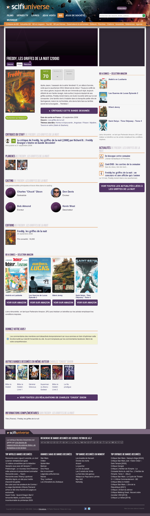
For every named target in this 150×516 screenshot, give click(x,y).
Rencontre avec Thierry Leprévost (18, 476)
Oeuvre (10, 64)
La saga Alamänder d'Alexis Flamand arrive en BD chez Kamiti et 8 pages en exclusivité (20, 489)
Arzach (78, 463)
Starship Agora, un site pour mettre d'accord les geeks (19, 480)
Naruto (43, 476)
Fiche (19, 64)
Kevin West (69, 206)
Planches (101, 24)
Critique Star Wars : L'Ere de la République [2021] (123, 485)
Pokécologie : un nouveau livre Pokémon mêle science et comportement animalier (21, 469)
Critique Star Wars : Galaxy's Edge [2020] (127, 458)
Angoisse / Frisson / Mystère (85, 122)
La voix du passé (82, 468)
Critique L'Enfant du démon (122, 489)
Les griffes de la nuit (56, 120)
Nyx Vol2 (79, 479)
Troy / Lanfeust (46, 479)
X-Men (43, 460)
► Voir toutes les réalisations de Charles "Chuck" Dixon (51, 397)
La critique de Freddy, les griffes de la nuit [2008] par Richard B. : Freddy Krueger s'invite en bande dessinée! (55, 141)
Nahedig (79, 481)
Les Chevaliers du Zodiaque (52, 481)
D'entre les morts (82, 460)
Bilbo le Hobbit (8, 385)
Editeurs (93, 24)
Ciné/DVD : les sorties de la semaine (122, 164)
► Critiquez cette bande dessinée (69, 110)
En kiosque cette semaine (117, 156)
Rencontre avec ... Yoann (15, 474)
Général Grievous (32, 385)
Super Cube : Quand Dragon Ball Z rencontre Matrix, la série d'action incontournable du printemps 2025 (19, 497)
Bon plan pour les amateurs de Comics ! (21, 484)
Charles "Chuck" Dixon (29, 191)
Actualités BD (25, 24)
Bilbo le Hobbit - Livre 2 (55, 387)
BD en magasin (38, 24)
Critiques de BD (12, 24)
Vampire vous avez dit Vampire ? (18, 466)
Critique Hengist (117, 466)
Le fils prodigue (67, 385)
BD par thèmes (59, 24)
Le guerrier (80, 466)
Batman (44, 466)
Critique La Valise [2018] (120, 497)
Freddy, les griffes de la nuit (32, 231)
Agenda (139, 24)
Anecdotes (119, 24)
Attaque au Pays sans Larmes (87, 476)
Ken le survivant (47, 471)
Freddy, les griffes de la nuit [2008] (33, 58)
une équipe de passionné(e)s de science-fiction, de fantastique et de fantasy (21, 445)
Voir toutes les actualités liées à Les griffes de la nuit (122, 187)
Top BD (49, 24)
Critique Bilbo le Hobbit (120, 481)
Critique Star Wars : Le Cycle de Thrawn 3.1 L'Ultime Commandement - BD (127, 477)
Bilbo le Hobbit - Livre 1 (20, 387)
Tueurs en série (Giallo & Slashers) (54, 125)
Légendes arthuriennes (50, 474)
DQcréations (42, 509)
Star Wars (44, 458)
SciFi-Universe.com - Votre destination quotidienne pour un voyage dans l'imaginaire (28, 7)
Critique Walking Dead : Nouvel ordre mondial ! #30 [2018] (126, 493)
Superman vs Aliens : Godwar (45, 387)
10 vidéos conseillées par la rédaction (20, 463)
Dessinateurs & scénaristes (77, 24)
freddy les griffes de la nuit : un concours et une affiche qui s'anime (122, 174)
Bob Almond (24, 206)
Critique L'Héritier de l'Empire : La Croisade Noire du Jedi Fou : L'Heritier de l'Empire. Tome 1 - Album (127, 471)
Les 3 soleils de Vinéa (84, 471)
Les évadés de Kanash (85, 458)
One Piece (45, 468)
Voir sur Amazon (16, 302)
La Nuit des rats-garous (85, 474)
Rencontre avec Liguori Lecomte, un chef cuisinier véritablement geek (21, 459)
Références (130, 24)
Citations (110, 24)
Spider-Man (45, 463)
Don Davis (68, 191)
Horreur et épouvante (64, 122)
